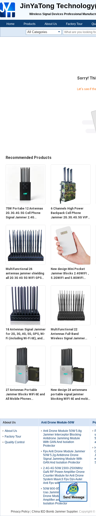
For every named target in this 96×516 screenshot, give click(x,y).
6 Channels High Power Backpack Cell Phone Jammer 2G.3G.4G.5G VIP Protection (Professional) (69, 213)
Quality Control (15, 442)
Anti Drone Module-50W (57, 422)
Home (10, 24)
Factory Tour (74, 24)
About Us (51, 24)
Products (29, 24)
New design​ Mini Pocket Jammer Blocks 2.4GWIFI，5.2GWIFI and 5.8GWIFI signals (70, 273)
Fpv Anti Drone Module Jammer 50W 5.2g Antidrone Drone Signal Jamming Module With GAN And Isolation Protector (64, 457)
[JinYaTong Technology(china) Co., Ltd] (8, 10)
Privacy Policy (20, 511)
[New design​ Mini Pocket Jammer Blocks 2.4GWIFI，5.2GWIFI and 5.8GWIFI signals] (70, 263)
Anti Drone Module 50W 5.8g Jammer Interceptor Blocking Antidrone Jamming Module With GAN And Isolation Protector (62, 438)
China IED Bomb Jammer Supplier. (55, 511)
